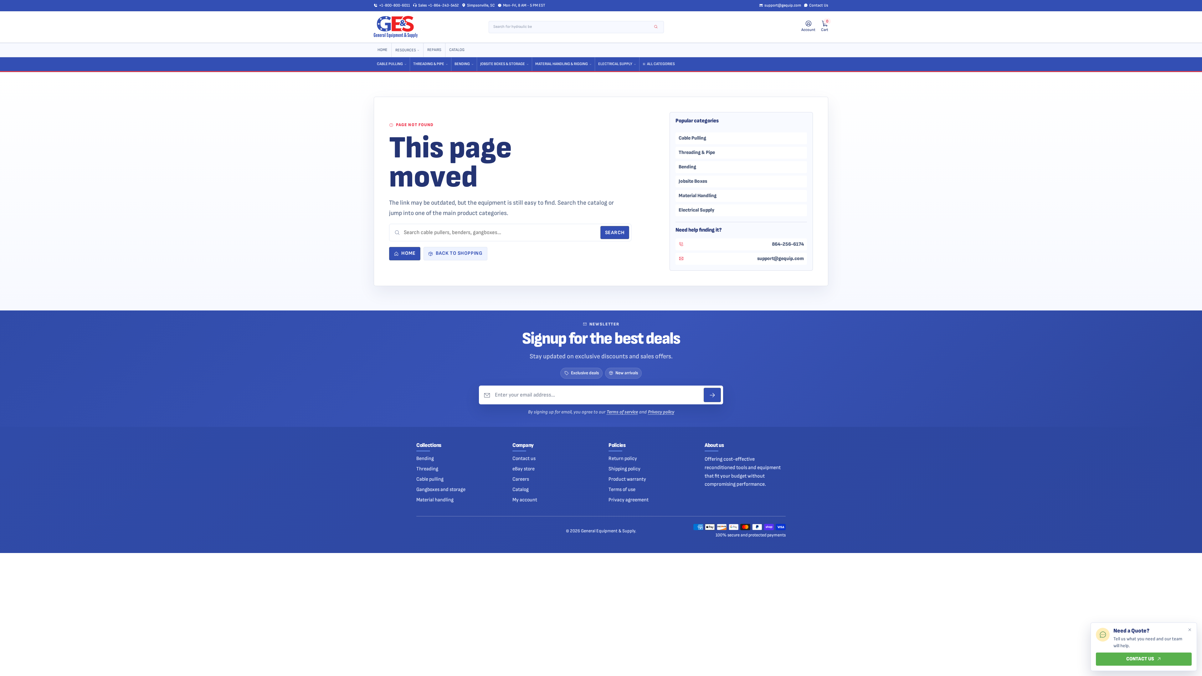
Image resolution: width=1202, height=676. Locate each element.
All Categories (661, 64)
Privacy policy (661, 412)
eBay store (523, 469)
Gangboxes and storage (440, 489)
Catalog (457, 50)
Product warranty (627, 479)
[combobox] (572, 27)
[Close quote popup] (1189, 630)
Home (383, 50)
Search (615, 233)
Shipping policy (624, 469)
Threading (427, 469)
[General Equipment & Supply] (396, 27)
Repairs (434, 50)
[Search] (656, 27)
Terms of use (622, 489)
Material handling (435, 500)
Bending (462, 64)
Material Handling (698, 195)
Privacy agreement (629, 500)
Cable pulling (430, 479)
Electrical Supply (615, 64)
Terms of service (622, 412)
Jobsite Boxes (693, 181)
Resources (405, 50)
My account (524, 500)
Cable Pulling (390, 64)
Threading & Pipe (428, 64)
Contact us (524, 458)
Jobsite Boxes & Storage (502, 64)
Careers (520, 479)
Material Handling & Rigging (561, 64)
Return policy (623, 458)
